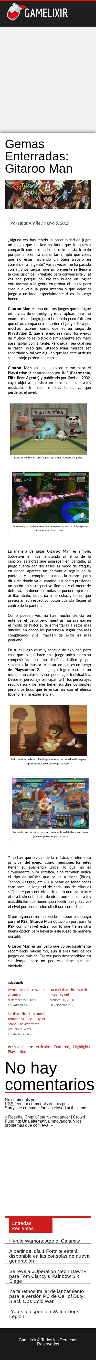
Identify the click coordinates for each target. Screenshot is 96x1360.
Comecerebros (48, 1348)
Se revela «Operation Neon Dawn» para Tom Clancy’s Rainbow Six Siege (47, 1276)
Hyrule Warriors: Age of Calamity (44, 1241)
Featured (61, 1047)
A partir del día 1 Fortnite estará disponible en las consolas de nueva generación (49, 1256)
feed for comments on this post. (38, 1104)
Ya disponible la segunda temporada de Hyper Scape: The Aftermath (26, 1019)
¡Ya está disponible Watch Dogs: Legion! (45, 1314)
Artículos (43, 1047)
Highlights (81, 1047)
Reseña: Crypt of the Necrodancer (39, 1117)
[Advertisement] (48, 80)
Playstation (17, 1052)
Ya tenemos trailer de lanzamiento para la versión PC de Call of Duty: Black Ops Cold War (47, 1296)
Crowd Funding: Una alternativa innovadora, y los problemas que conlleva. (45, 1121)
